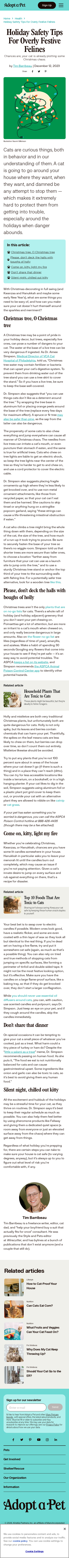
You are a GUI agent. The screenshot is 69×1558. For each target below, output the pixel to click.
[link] (52, 1424)
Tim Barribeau (22, 65)
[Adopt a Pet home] (14, 5)
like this (55, 582)
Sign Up (47, 5)
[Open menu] (61, 5)
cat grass (13, 804)
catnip (60, 800)
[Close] (65, 1529)
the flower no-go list (41, 636)
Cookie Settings (34, 1551)
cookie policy (20, 1541)
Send (55, 1407)
